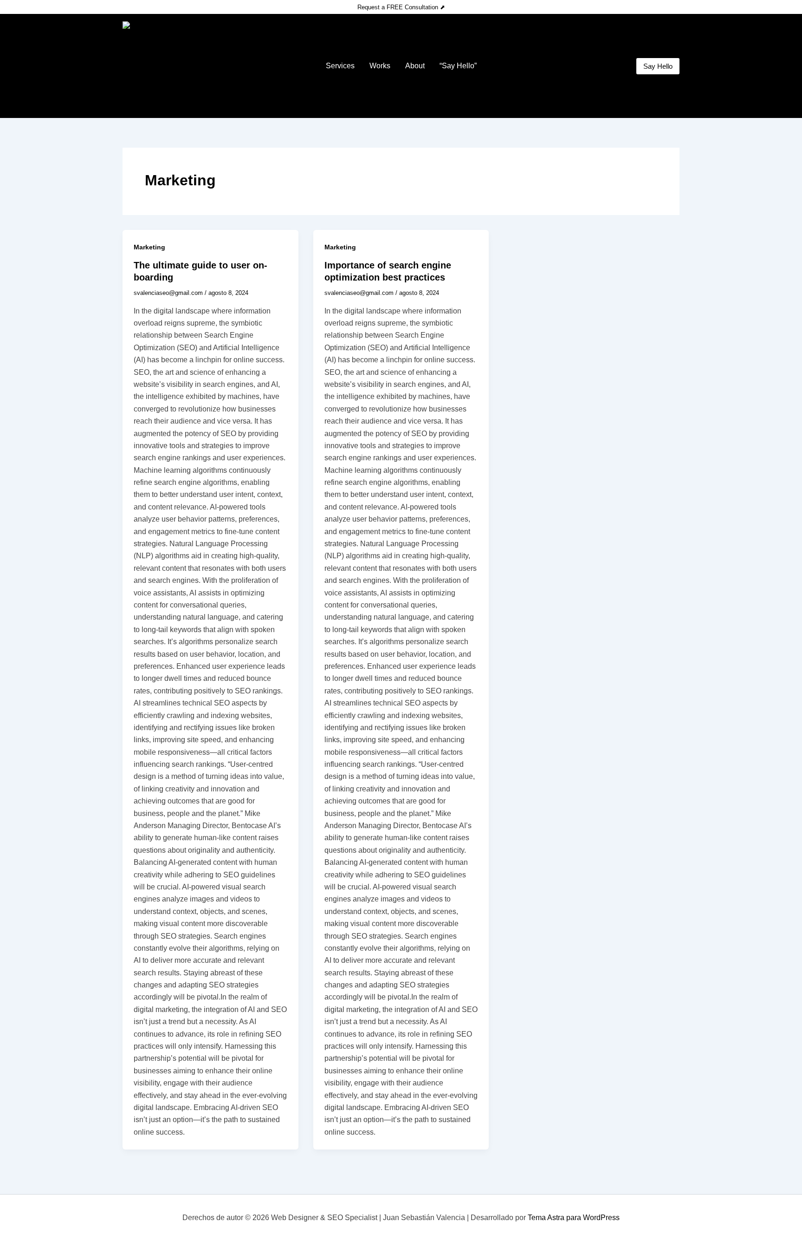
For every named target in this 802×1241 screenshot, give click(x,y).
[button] (657, 66)
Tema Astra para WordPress (574, 1217)
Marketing (149, 247)
